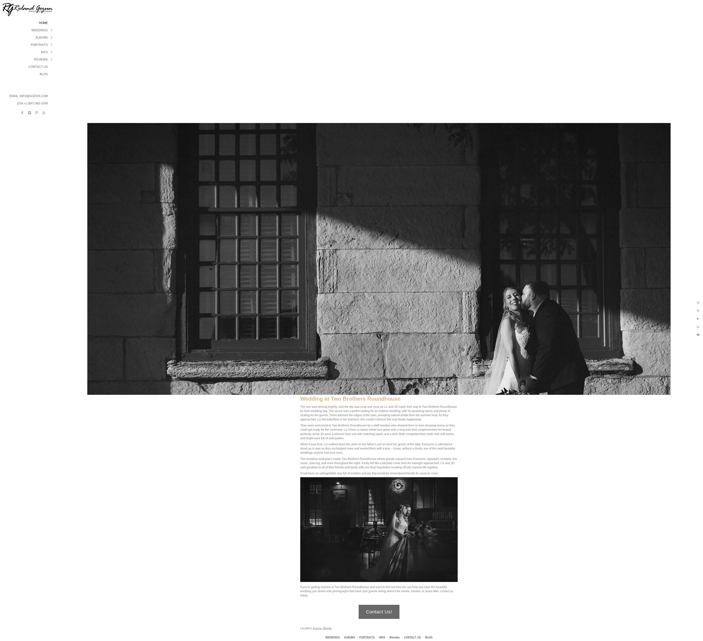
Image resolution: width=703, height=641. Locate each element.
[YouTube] (44, 113)
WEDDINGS (39, 30)
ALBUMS (42, 37)
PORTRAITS (39, 44)
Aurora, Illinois (322, 628)
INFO (44, 52)
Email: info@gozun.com (29, 96)
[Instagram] (29, 113)
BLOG (44, 74)
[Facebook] (22, 113)
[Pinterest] (37, 113)
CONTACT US (38, 66)
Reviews (41, 59)
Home (43, 22)
